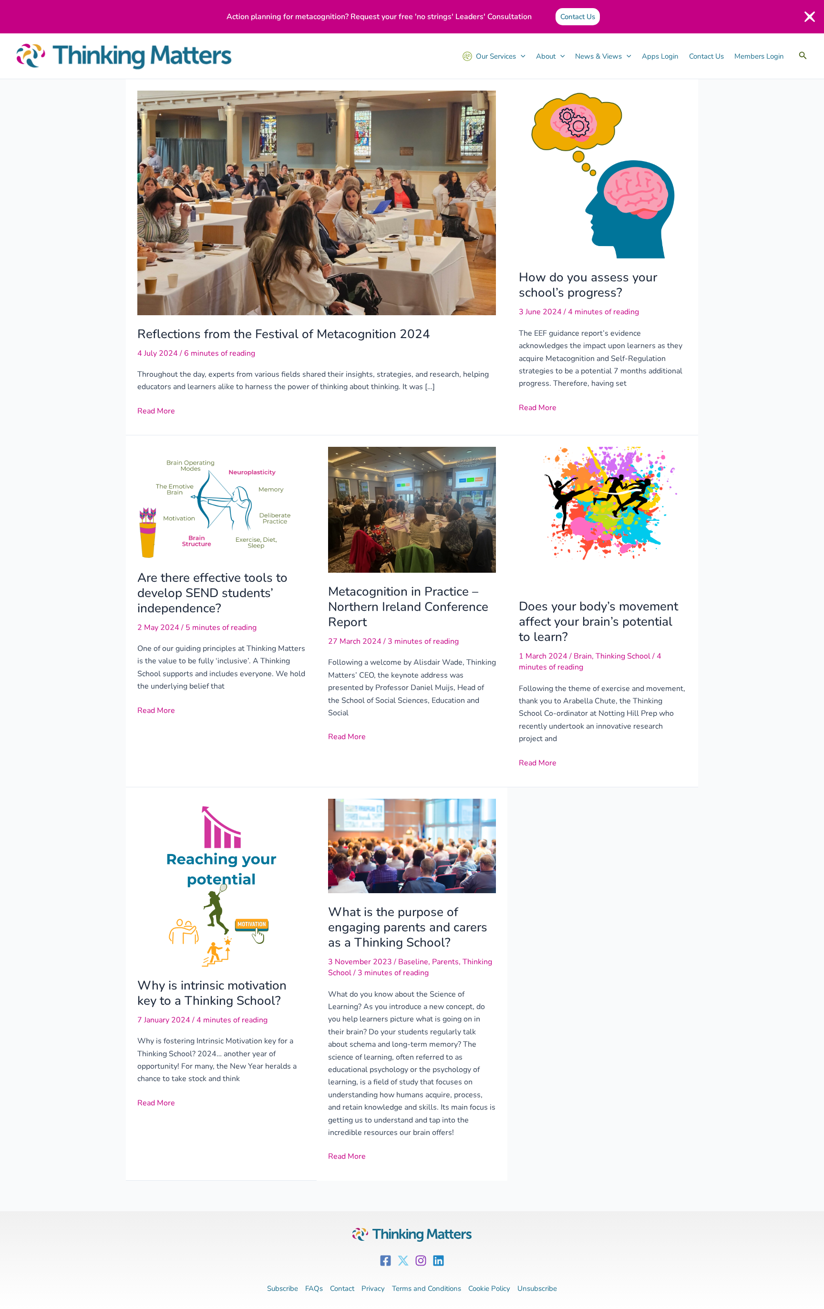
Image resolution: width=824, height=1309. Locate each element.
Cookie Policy (489, 1288)
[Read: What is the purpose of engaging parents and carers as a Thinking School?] (412, 845)
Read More (156, 410)
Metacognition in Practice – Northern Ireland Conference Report (408, 606)
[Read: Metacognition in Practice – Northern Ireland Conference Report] (412, 509)
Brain (583, 656)
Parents (445, 962)
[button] (803, 56)
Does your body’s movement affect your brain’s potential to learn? (598, 621)
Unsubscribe (537, 1288)
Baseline (413, 962)
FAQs (314, 1288)
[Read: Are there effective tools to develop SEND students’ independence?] (221, 502)
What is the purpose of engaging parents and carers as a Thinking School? (407, 927)
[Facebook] (385, 1260)
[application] (520, 56)
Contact (342, 1288)
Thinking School (623, 656)
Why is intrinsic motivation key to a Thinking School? (212, 993)
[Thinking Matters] (124, 56)
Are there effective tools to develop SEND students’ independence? (212, 593)
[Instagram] (420, 1260)
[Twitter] (403, 1260)
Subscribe (282, 1288)
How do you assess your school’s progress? (588, 285)
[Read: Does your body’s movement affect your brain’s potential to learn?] (603, 516)
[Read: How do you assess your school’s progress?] (603, 174)
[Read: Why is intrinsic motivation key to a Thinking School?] (221, 882)
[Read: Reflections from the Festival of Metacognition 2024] (316, 202)
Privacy (373, 1288)
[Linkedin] (438, 1260)
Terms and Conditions (426, 1288)
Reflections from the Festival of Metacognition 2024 (283, 334)
